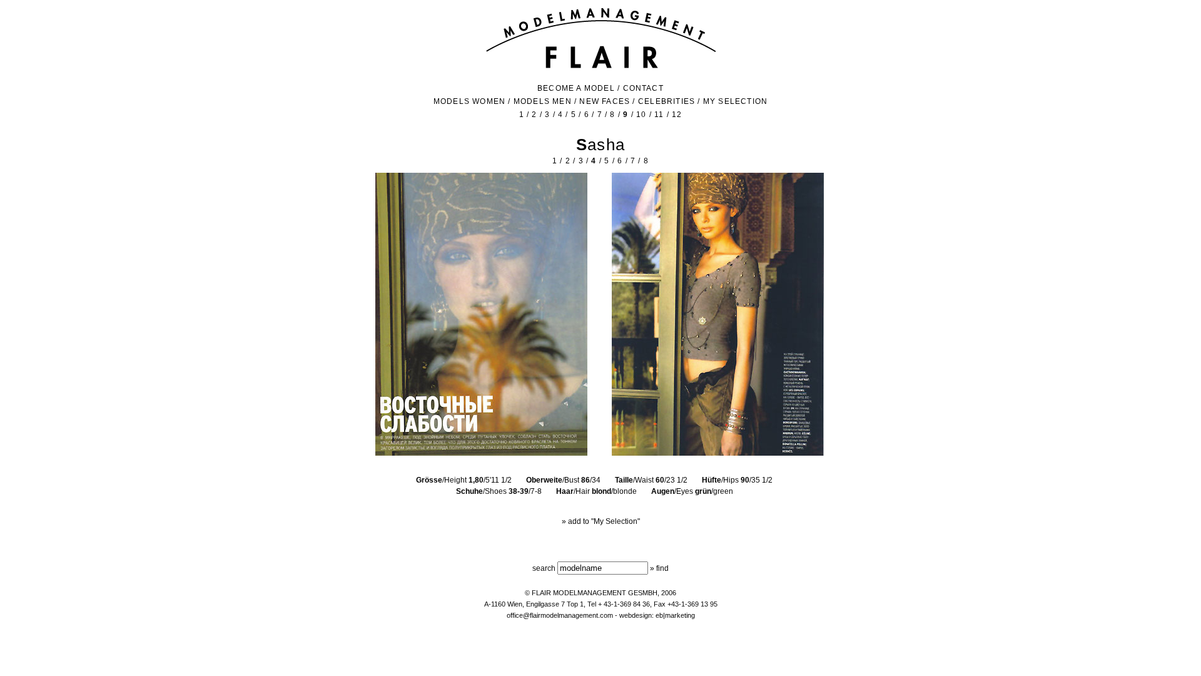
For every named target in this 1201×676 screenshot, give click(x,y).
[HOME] (601, 67)
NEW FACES (604, 101)
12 (677, 114)
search (543, 568)
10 (641, 114)
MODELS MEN (543, 101)
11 (659, 114)
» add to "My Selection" (601, 521)
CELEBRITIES (666, 101)
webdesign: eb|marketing (657, 615)
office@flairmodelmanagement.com (560, 615)
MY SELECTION (735, 101)
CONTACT (643, 88)
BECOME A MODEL (576, 88)
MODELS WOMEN (469, 101)
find (662, 568)
